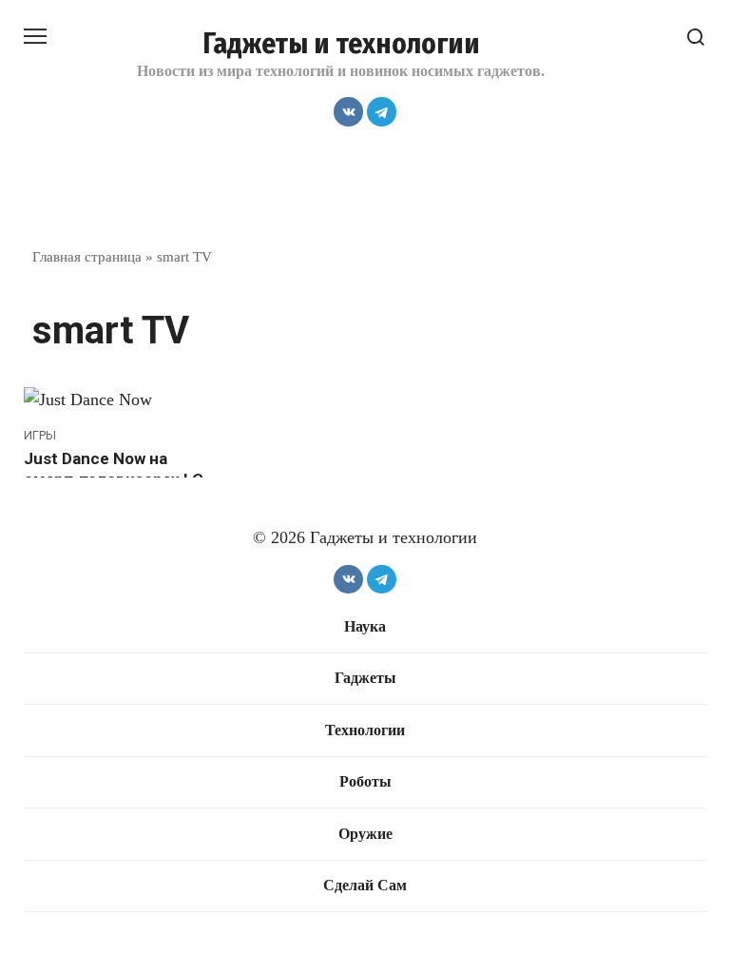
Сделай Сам (365, 885)
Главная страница (87, 256)
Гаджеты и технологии (341, 44)
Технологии (365, 730)
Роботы (365, 781)
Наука (365, 626)
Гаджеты (365, 678)
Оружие (365, 834)
